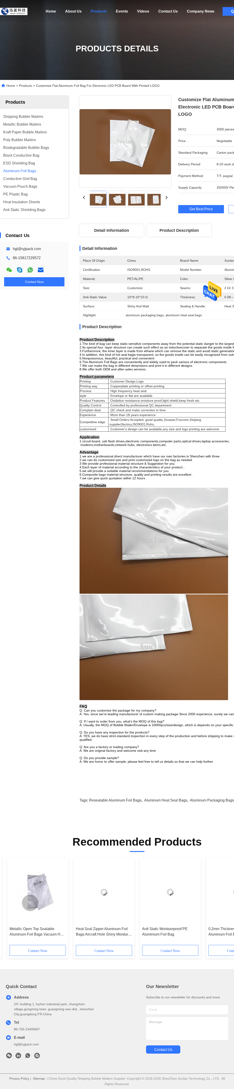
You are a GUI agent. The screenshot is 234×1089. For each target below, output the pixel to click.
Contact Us (168, 11)
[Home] (13, 11)
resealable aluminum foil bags (115, 800)
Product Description (179, 230)
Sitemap (39, 1078)
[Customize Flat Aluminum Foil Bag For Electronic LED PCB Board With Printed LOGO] (125, 141)
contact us (163, 1050)
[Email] (40, 270)
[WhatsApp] (30, 270)
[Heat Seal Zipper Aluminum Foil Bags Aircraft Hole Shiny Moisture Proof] (104, 892)
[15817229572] (37, 1057)
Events (122, 11)
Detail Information (111, 230)
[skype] (19, 270)
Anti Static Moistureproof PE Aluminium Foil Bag (165, 931)
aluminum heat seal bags (165, 800)
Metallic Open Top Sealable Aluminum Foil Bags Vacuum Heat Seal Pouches (37, 932)
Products (99, 11)
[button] (30, 903)
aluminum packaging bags (212, 800)
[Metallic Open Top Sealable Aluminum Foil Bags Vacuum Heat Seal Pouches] (38, 892)
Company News (200, 11)
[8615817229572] (27, 1057)
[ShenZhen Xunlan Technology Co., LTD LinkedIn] (18, 1057)
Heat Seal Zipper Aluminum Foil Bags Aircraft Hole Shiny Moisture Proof (103, 932)
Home (51, 11)
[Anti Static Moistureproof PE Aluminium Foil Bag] (170, 892)
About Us (73, 11)
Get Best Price (201, 209)
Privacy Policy (19, 1078)
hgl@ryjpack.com (27, 249)
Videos (143, 11)
